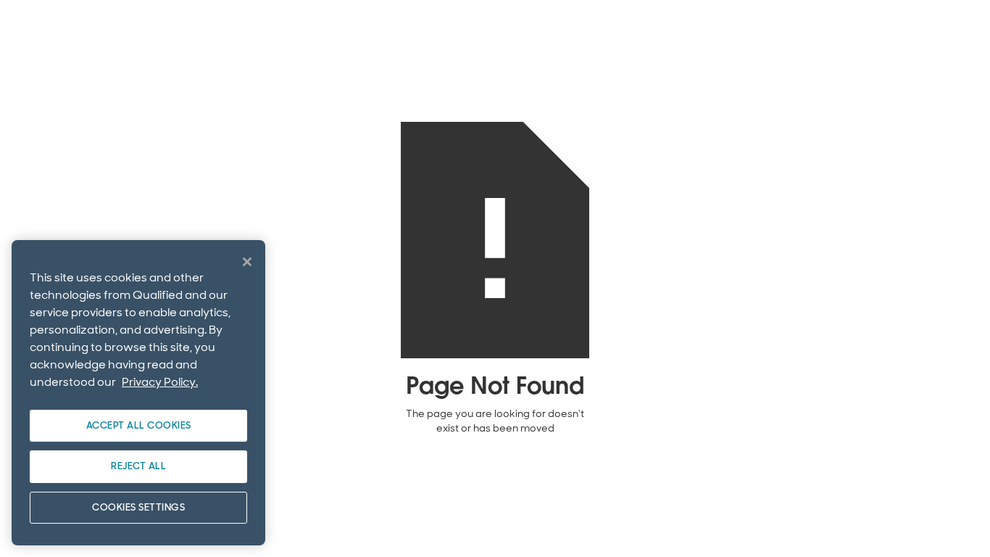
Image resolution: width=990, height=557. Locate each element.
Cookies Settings (138, 507)
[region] (138, 392)
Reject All (138, 466)
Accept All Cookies (138, 425)
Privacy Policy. (160, 381)
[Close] (247, 262)
